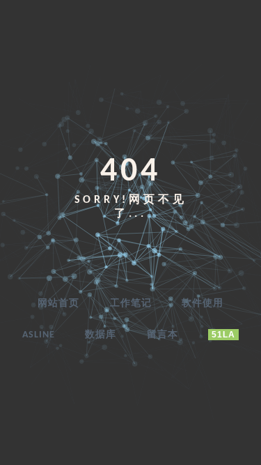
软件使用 (202, 303)
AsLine (38, 335)
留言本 (162, 335)
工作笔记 (131, 303)
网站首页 (58, 303)
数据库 (100, 335)
